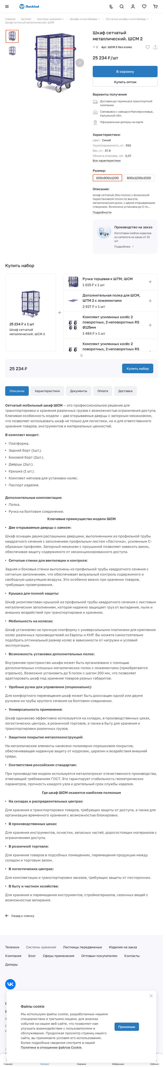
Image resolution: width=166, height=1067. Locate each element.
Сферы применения (58, 956)
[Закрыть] (151, 995)
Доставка (125, 391)
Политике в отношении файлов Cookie (51, 1047)
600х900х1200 (107, 178)
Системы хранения (41, 947)
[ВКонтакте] (10, 984)
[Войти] (133, 6)
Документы (78, 391)
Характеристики (47, 391)
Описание (17, 391)
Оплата (102, 391)
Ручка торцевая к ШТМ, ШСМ (108, 279)
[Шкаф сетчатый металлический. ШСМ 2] (54, 63)
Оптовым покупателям (99, 956)
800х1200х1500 (139, 178)
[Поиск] (122, 6)
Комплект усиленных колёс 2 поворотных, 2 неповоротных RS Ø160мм (111, 349)
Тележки (12, 947)
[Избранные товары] (144, 6)
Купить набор (138, 368)
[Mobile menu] (7, 6)
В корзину (125, 71)
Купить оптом (125, 82)
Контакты (132, 956)
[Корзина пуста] (155, 6)
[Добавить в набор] (150, 282)
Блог (32, 956)
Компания (13, 956)
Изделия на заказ (123, 947)
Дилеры (11, 964)
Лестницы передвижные (82, 947)
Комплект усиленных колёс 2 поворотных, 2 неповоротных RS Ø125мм (111, 322)
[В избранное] (147, 47)
